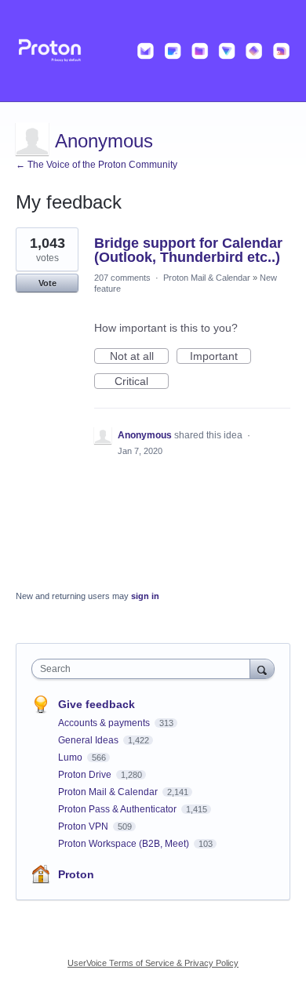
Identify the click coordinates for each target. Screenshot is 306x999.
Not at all (139, 357)
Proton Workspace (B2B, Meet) (124, 843)
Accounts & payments (105, 722)
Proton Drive (86, 774)
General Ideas (89, 740)
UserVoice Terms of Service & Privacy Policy (153, 963)
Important (220, 357)
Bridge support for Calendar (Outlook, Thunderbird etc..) (188, 250)
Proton (76, 874)
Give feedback (96, 704)
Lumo (71, 757)
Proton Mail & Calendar (206, 277)
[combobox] (144, 668)
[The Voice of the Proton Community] (153, 51)
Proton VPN (84, 826)
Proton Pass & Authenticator (118, 809)
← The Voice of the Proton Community (96, 164)
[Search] (262, 668)
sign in (145, 596)
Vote (47, 283)
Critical (142, 382)
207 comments (122, 277)
